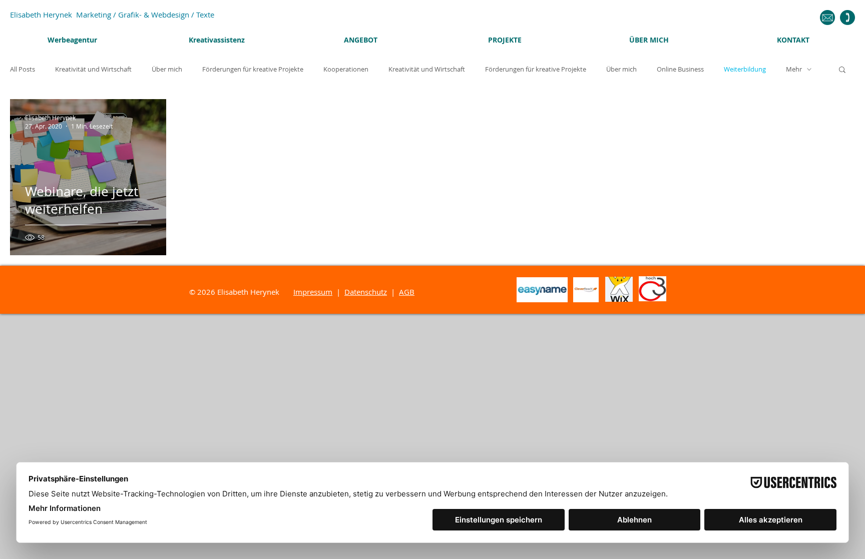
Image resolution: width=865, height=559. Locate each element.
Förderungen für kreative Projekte (252, 69)
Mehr (794, 69)
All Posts (22, 69)
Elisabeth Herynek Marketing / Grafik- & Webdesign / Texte (112, 15)
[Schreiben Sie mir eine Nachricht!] (827, 17)
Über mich (167, 69)
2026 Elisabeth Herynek (245, 292)
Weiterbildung (745, 69)
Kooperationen (345, 69)
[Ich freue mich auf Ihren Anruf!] (847, 17)
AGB (406, 292)
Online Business (680, 69)
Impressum (312, 292)
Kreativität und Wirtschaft (93, 69)
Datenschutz (365, 292)
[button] (842, 70)
